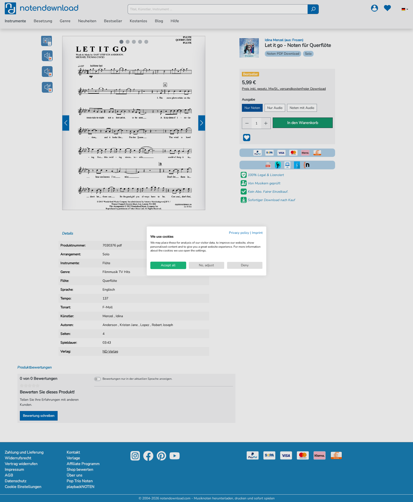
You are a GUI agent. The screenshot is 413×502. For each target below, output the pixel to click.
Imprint (257, 232)
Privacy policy (239, 232)
